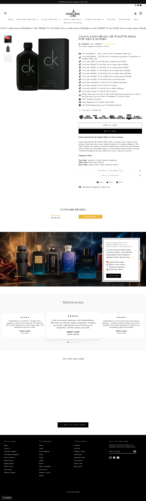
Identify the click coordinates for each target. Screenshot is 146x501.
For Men (111, 19)
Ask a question (110, 175)
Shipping (90, 46)
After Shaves (78, 460)
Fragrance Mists (79, 451)
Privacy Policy (8, 466)
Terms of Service (9, 457)
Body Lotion (78, 466)
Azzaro (41, 457)
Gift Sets (77, 448)
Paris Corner (43, 469)
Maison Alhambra (45, 466)
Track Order (8, 469)
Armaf (41, 454)
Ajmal (41, 448)
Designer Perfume (27, 19)
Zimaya (41, 475)
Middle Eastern (93, 19)
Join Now (113, 276)
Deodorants (78, 454)
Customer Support (10, 451)
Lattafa (41, 460)
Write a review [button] (90, 217)
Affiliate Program (9, 472)
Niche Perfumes (49, 19)
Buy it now (110, 131)
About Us (7, 448)
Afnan (41, 445)
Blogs (6, 445)
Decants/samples (73, 23)
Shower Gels (78, 463)
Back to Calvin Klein (74, 424)
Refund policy (8, 460)
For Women (125, 19)
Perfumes (77, 445)
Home (11, 19)
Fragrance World (44, 472)
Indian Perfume (71, 19)
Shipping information (110, 170)
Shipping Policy (9, 463)
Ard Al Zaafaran (44, 451)
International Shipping (11, 454)
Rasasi (41, 463)
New (136, 19)
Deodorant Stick (79, 457)
